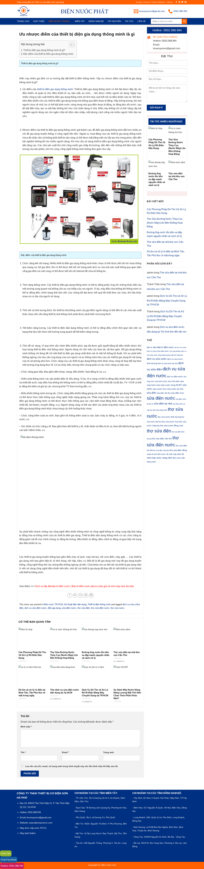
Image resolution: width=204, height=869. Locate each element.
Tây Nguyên (114, 21)
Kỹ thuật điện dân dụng (75, 604)
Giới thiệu (39, 21)
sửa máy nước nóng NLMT (169, 385)
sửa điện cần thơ (164, 393)
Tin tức (129, 21)
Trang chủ (23, 21)
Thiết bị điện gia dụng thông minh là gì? (44, 50)
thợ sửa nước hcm (170, 422)
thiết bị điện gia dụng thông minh (55, 89)
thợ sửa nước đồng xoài (171, 425)
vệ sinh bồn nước (158, 454)
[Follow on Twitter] (182, 2)
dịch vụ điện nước (175, 376)
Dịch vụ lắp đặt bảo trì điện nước (52, 586)
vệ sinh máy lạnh (173, 454)
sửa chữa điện (174, 381)
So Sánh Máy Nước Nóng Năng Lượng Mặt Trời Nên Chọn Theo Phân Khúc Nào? (127, 694)
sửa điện (151, 392)
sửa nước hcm (160, 389)
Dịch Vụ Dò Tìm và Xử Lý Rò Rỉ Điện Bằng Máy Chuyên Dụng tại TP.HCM (95, 693)
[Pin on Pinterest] (85, 595)
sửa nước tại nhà (175, 389)
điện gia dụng (54, 608)
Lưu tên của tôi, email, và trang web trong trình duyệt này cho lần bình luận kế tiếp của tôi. (71, 766)
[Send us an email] (186, 2)
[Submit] (184, 21)
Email (65, 752)
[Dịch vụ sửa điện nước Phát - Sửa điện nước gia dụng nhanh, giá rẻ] (28, 11)
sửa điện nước (69, 608)
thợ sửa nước (117, 608)
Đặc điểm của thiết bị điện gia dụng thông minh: (48, 54)
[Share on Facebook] (69, 595)
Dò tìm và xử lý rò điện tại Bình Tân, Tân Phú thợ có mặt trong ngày (32, 693)
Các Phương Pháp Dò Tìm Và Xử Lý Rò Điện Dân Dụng (32, 655)
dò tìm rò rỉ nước (180, 347)
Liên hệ (141, 21)
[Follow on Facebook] (176, 2)
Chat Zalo (6, 853)
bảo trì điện (152, 347)
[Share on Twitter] (75, 595)
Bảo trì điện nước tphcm (84, 586)
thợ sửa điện (84, 608)
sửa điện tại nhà (163, 403)
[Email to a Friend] (80, 595)
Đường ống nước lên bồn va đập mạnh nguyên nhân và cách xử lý (95, 655)
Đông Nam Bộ (96, 21)
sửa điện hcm (177, 393)
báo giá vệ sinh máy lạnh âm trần (116, 586)
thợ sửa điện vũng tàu (161, 450)
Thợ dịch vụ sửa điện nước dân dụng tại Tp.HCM (64, 691)
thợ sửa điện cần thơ (162, 438)
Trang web (108, 752)
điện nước (176, 458)
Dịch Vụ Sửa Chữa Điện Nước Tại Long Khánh (164, 351)
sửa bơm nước (161, 381)
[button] (70, 45)
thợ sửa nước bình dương (169, 417)
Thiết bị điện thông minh (99, 604)
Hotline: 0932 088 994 (12, 866)
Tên (23, 752)
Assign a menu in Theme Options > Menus (154, 2)
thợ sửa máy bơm (160, 410)
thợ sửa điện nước (100, 608)
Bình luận (26, 726)
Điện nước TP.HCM (59, 21)
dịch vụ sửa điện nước (35, 608)
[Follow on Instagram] (179, 2)
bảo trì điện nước (165, 347)
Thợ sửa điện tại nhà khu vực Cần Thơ (126, 653)
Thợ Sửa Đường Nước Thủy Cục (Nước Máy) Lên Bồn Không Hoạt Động (64, 655)
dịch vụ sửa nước (157, 358)
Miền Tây (80, 21)
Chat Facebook (9, 859)
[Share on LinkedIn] (91, 595)
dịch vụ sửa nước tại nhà (168, 363)
